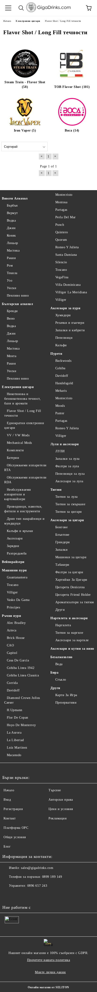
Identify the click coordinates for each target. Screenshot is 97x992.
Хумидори (63, 315)
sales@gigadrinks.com (37, 868)
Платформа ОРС (16, 828)
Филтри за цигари (69, 572)
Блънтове (62, 534)
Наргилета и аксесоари (69, 618)
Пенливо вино (18, 295)
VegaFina (62, 277)
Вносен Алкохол (15, 198)
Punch (59, 224)
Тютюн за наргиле (69, 632)
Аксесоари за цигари (67, 520)
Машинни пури (14, 570)
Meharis (61, 390)
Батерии (13, 458)
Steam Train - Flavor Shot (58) (24, 84)
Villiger (12, 592)
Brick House (16, 638)
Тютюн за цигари (68, 511)
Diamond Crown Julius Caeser (22, 700)
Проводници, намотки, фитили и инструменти (23, 509)
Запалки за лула (67, 458)
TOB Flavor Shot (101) (72, 87)
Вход (7, 799)
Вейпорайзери (13, 562)
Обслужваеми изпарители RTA (25, 468)
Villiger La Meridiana (71, 292)
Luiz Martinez (17, 747)
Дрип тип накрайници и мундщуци (24, 521)
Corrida (12, 683)
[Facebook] (8, 895)
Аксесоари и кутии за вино (72, 648)
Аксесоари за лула (69, 481)
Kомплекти (15, 450)
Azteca (11, 630)
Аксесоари (15, 538)
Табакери (62, 564)
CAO (10, 645)
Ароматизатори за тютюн (74, 602)
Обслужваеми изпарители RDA (25, 480)
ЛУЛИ (60, 451)
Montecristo (64, 194)
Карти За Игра (66, 695)
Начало (9, 790)
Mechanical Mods (19, 443)
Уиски (11, 288)
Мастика (13, 250)
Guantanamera (17, 577)
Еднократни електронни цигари (24, 425)
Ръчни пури (11, 616)
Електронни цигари (18, 387)
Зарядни (13, 546)
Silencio (61, 262)
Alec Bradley (16, 623)
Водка (11, 220)
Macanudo (14, 755)
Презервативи (66, 702)
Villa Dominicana (68, 285)
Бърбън (12, 205)
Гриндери (62, 542)
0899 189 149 (52, 877)
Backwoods (63, 360)
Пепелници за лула (70, 473)
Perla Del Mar (65, 217)
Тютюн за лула (66, 496)
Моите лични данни (50, 972)
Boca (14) (72, 130)
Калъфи (61, 345)
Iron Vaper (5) (25, 130)
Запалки (61, 549)
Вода (59, 664)
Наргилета (63, 625)
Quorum (61, 239)
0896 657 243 (37, 885)
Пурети (56, 353)
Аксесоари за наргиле (72, 640)
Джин (11, 228)
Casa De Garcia (18, 660)
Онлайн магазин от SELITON (48, 987)
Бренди (12, 311)
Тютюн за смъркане (70, 504)
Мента (11, 356)
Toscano (12, 585)
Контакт (10, 818)
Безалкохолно (61, 657)
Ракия (11, 258)
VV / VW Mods (18, 435)
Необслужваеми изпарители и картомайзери (17, 494)
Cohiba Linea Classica (23, 675)
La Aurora (14, 732)
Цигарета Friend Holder (73, 594)
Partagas (61, 209)
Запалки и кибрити (70, 330)
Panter (60, 413)
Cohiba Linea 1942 (20, 668)
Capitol (12, 653)
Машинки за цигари (70, 557)
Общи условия (15, 837)
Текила (12, 273)
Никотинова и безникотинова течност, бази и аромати (22, 398)
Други (60, 609)
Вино (11, 318)
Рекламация (57, 818)
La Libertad (15, 740)
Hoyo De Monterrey (21, 725)
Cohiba (60, 368)
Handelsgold (64, 383)
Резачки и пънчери (69, 322)
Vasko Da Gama (18, 600)
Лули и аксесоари (64, 444)
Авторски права (60, 799)
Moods (60, 405)
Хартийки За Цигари (71, 579)
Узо (9, 280)
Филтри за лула (67, 466)
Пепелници (64, 337)
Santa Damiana (66, 254)
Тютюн (56, 489)
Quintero (61, 232)
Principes (13, 607)
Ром (10, 265)
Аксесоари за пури (65, 308)
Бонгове (61, 527)
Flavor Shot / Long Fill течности (22, 413)
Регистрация (13, 809)
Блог (7, 846)
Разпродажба (17, 553)
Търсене (54, 790)
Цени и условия (60, 809)
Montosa (61, 202)
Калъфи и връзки (20, 531)
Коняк (11, 235)
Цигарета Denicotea (70, 587)
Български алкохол (17, 304)
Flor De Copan (17, 717)
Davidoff (13, 690)
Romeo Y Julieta (67, 247)
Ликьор (12, 243)
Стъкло (60, 679)
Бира (54, 672)
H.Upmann (14, 710)
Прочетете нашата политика (48, 960)
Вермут (12, 213)
